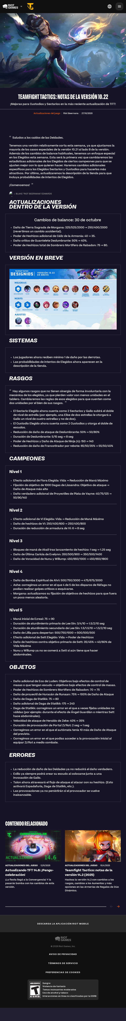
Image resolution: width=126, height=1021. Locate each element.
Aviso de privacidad (63, 954)
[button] (47, 113)
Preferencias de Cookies (63, 972)
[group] (63, 865)
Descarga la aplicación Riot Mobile (63, 923)
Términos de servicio (63, 963)
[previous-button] (111, 907)
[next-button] (118, 907)
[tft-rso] (30, 6)
